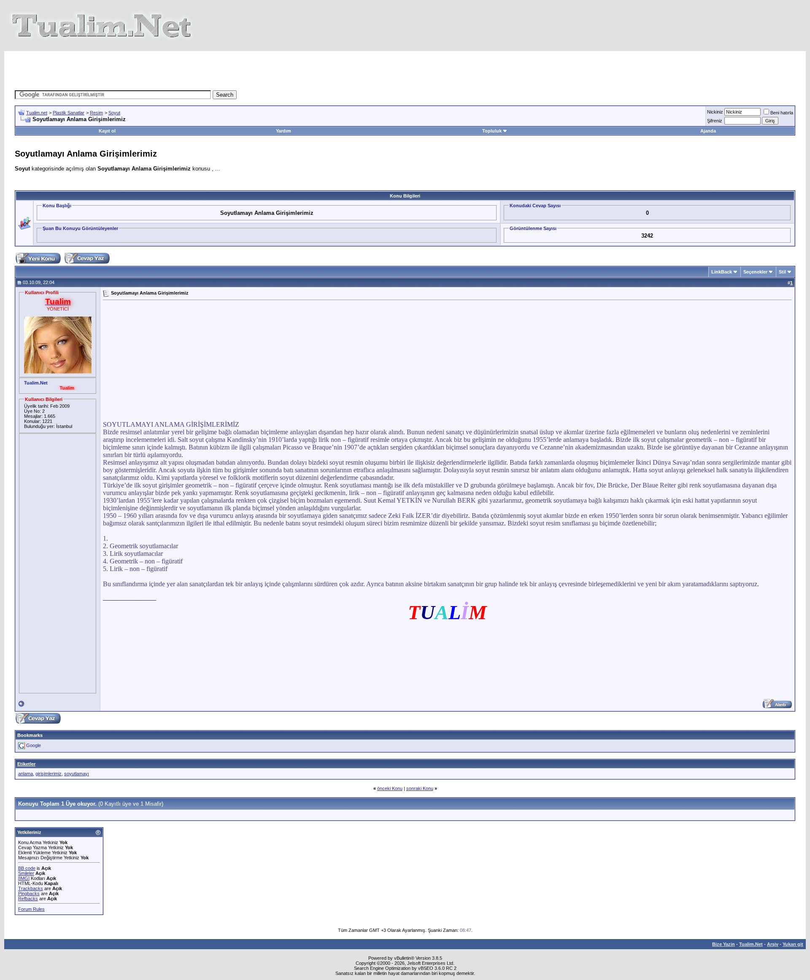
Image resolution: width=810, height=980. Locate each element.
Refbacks (28, 898)
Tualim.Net (751, 944)
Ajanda (708, 130)
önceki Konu (389, 788)
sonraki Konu (419, 788)
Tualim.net (36, 112)
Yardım (283, 130)
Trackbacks (30, 888)
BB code (26, 868)
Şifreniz (714, 120)
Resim (96, 112)
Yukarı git (793, 944)
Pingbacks (29, 893)
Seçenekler (755, 271)
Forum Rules (31, 909)
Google (33, 745)
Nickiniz (715, 111)
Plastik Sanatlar (68, 112)
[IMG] (24, 878)
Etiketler (26, 763)
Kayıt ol (107, 130)
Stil (782, 271)
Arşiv (772, 944)
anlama (25, 773)
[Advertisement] (250, 70)
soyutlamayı (76, 773)
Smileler (26, 873)
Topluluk (492, 130)
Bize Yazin (723, 944)
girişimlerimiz (48, 773)
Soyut (114, 112)
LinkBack (721, 271)
